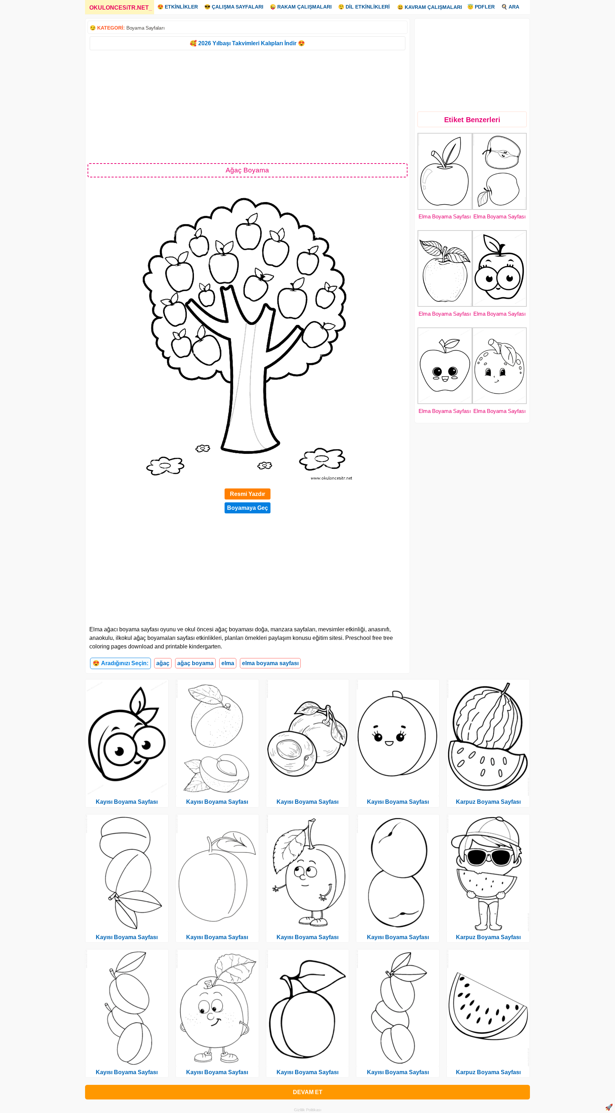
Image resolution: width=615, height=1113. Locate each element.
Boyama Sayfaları (145, 28)
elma (227, 663)
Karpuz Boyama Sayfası (488, 802)
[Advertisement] (247, 106)
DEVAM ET (307, 1092)
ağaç (162, 663)
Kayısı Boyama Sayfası (127, 802)
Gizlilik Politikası (307, 1110)
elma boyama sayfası (270, 663)
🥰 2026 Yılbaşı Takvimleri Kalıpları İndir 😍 (247, 43)
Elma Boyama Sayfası (445, 216)
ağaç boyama (195, 663)
